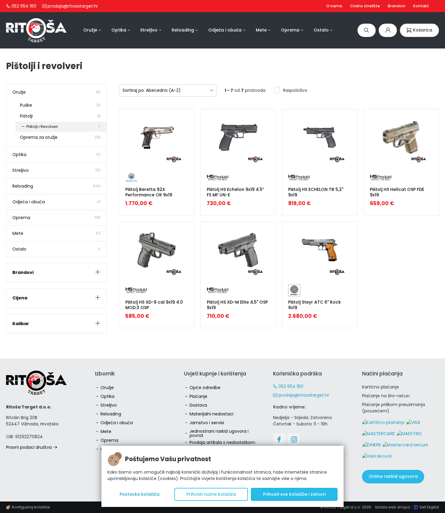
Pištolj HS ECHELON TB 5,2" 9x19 (315, 192)
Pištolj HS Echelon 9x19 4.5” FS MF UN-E (235, 192)
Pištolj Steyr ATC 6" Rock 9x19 (314, 305)
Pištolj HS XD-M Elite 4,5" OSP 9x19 (237, 305)
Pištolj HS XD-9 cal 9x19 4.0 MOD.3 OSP (154, 305)
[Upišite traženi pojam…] (367, 30)
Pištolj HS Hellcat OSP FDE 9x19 (397, 192)
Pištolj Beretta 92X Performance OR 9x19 (148, 192)
